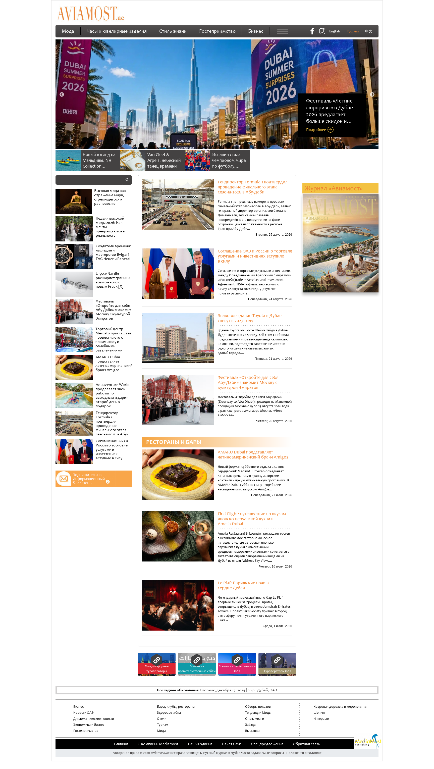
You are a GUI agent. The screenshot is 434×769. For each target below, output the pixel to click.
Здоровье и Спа (169, 712)
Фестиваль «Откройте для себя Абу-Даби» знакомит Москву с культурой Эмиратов (248, 382)
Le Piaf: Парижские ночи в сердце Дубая (243, 585)
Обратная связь (306, 743)
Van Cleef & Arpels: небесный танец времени (164, 160)
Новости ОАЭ (83, 712)
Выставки (252, 731)
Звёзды (250, 725)
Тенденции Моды (258, 712)
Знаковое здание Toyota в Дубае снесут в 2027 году (250, 318)
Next (372, 94)
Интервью (321, 718)
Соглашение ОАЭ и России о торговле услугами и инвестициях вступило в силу (255, 256)
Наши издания (200, 743)
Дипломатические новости (93, 718)
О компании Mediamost (158, 743)
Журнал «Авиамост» (334, 188)
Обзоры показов (258, 706)
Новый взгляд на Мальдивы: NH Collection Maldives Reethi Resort (99, 166)
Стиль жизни (173, 31)
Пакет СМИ (232, 743)
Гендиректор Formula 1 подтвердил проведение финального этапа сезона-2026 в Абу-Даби (253, 187)
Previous (61, 94)
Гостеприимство (217, 31)
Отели (161, 718)
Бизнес (255, 31)
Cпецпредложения (267, 743)
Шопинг (319, 712)
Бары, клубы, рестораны (176, 706)
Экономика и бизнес (88, 725)
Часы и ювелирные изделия (117, 31)
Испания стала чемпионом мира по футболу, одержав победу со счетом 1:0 (229, 166)
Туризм (162, 725)
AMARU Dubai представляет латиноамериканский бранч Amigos (253, 454)
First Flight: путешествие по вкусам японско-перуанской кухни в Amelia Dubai (252, 519)
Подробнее (316, 129)
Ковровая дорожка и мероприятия (340, 706)
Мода (68, 31)
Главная (121, 743)
